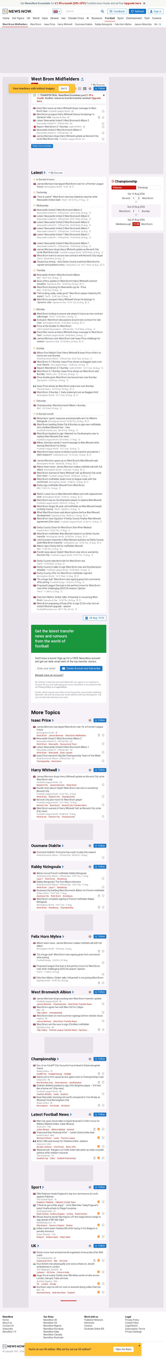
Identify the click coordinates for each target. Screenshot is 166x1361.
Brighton (64, 1094)
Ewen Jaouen (66, 753)
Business (97, 18)
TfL (38, 1284)
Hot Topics (18, 18)
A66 (55, 1261)
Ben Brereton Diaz (45, 1083)
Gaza (45, 18)
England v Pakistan (45, 1202)
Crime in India (63, 1272)
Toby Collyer (42, 1013)
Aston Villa (71, 1147)
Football (110, 18)
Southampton (75, 1083)
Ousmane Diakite (83, 24)
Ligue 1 (40, 879)
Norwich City (42, 785)
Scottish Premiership (66, 1158)
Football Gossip (55, 1074)
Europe (53, 1284)
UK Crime (63, 1261)
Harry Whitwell (65, 24)
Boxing (69, 1225)
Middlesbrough (123, 224)
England (71, 1293)
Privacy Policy (44, 687)
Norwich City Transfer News (74, 805)
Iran (63, 18)
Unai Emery (59, 1147)
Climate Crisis (76, 18)
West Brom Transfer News (80, 1004)
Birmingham (42, 1106)
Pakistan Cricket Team (66, 1202)
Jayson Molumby (143, 24)
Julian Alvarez (43, 1130)
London (44, 1284)
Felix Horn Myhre (123, 24)
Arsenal (70, 1130)
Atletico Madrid (58, 1130)
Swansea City (43, 896)
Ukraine (54, 18)
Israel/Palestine (52, 1337)
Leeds (56, 1138)
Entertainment (134, 18)
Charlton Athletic (44, 1094)
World (36, 18)
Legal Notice (61, 687)
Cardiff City (42, 1074)
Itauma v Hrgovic (56, 1225)
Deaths (67, 1360)
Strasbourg (62, 879)
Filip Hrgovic (42, 1225)
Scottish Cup (42, 1158)
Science (156, 18)
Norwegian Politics (45, 1360)
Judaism (41, 1272)
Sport (120, 18)
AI (88, 18)
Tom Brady (54, 1106)
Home (6, 18)
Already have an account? (49, 675)
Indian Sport (65, 1237)
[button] (97, 85)
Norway (58, 1360)
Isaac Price (49, 24)
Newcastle (53, 744)
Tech (147, 18)
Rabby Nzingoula (103, 24)
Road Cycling (81, 1214)
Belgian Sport (52, 1237)
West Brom (36, 24)
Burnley (146, 211)
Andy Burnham (58, 1293)
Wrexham (65, 1106)
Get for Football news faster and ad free (80, 3)
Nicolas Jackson (44, 1147)
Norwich (126, 198)
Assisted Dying (43, 1293)
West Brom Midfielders (15, 24)
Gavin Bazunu (61, 1083)
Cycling (69, 1214)
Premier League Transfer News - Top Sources (69, 1030)
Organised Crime (44, 1261)
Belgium (40, 1237)
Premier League (68, 1138)
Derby (56, 1094)
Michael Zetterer (44, 1138)
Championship (43, 761)
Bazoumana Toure (68, 744)
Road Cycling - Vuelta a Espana (51, 1214)
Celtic (52, 1158)
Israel (63, 1337)
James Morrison (56, 736)
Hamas (40, 1337)
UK (28, 18)
